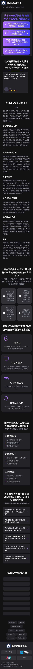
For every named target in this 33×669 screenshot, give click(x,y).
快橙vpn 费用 (11, 634)
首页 (2, 7)
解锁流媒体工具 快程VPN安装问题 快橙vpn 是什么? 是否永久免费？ (15, 512)
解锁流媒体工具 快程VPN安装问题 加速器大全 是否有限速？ (15, 529)
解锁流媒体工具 (10, 7)
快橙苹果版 (12, 622)
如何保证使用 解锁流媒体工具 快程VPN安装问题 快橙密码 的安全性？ (15, 538)
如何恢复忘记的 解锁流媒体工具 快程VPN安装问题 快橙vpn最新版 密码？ (15, 559)
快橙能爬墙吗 (21, 638)
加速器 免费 (22, 634)
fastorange (11, 638)
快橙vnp (21, 622)
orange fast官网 (16, 626)
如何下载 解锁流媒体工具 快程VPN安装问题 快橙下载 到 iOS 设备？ (15, 548)
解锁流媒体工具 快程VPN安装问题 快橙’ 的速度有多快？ (15, 521)
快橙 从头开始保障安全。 (16, 630)
